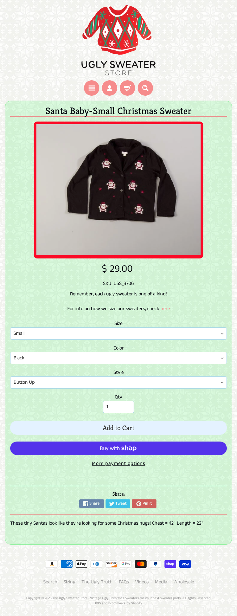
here (165, 308)
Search (50, 582)
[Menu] (91, 88)
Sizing (69, 582)
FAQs (124, 582)
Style (119, 372)
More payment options (118, 463)
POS (98, 603)
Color (119, 348)
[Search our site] (145, 88)
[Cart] (127, 88)
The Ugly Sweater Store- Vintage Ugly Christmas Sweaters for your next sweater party (116, 598)
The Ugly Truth (97, 582)
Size (118, 323)
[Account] (109, 88)
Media (161, 582)
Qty (118, 397)
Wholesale (183, 582)
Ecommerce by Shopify (125, 603)
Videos (142, 582)
